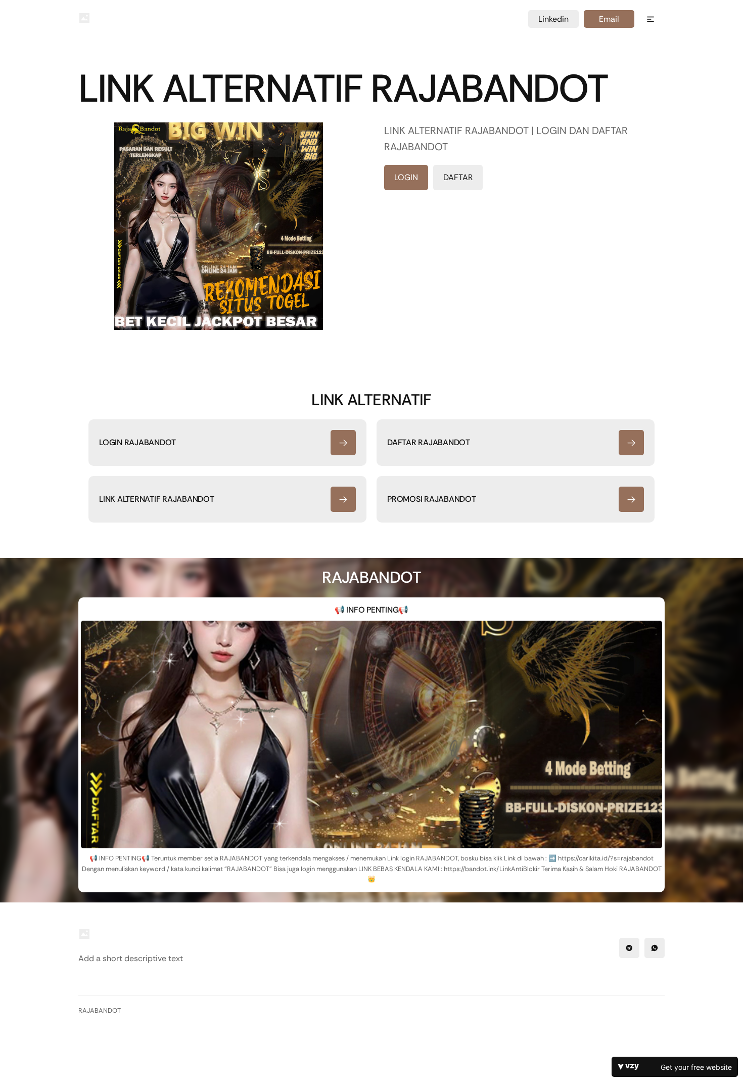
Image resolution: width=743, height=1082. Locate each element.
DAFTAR (458, 177)
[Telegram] (629, 948)
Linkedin (553, 19)
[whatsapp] (654, 948)
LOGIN (406, 177)
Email (609, 19)
